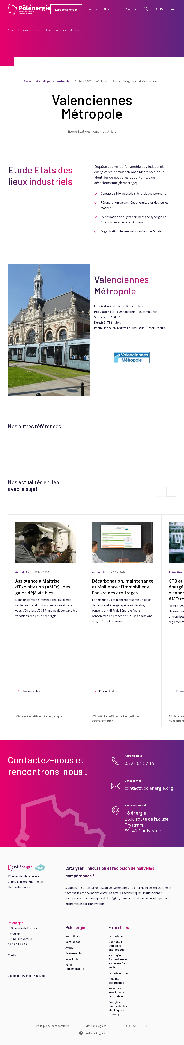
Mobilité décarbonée (116, 980)
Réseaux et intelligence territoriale (116, 992)
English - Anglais (95, 1033)
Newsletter (72, 959)
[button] (171, 492)
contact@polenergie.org (149, 788)
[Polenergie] (29, 9)
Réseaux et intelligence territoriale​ (35, 30)
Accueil (11, 30)
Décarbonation (118, 973)
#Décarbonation (148, 81)
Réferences (72, 941)
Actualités (22, 572)
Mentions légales (95, 1026)
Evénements (73, 953)
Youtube (39, 975)
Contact (13, 955)
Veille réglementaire (74, 966)
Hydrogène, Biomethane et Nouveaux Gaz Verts (118, 961)
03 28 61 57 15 (139, 763)
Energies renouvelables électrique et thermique (118, 1008)
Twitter (26, 975)
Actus (69, 947)
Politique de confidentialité (52, 1026)
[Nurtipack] (27, 867)
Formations (116, 936)
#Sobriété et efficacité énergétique (116, 81)
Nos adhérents (74, 936)
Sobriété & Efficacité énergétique (117, 945)
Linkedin (13, 975)
